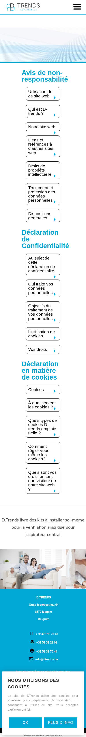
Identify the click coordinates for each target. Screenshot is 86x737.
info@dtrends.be (46, 659)
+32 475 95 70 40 (47, 634)
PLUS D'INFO (60, 723)
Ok (25, 723)
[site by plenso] (54, 734)
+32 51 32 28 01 (46, 642)
